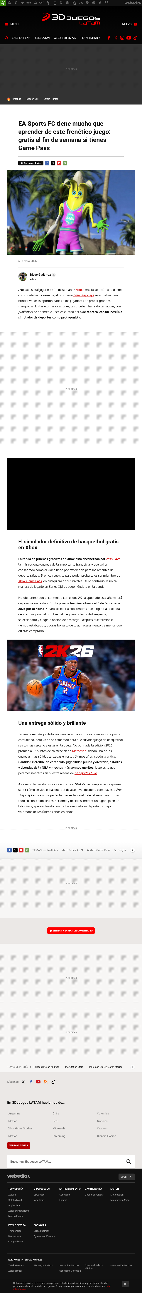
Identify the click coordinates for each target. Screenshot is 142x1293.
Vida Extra (39, 1200)
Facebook (108, 38)
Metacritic (79, 751)
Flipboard (59, 163)
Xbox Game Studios (20, 1128)
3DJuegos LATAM (71, 19)
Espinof (63, 1200)
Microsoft (59, 1128)
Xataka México (16, 1265)
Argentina (14, 1113)
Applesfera (14, 1205)
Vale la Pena (21, 38)
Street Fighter (51, 98)
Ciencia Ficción (106, 1136)
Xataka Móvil (15, 1200)
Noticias (52, 850)
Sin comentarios (32, 163)
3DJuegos (39, 1194)
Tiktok (135, 38)
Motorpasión (117, 1194)
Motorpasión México (121, 1265)
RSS (46, 1081)
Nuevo (127, 24)
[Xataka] (3, 3)
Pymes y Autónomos (44, 1236)
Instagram (122, 38)
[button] (42, 274)
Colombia (103, 1113)
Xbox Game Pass (30, 581)
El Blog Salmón (41, 1230)
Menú (14, 24)
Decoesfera (14, 1236)
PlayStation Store (74, 1067)
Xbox (79, 290)
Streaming (59, 1136)
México (12, 1121)
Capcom (102, 1128)
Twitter (115, 38)
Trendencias (14, 1230)
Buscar (128, 1161)
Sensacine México (69, 1265)
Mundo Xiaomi (15, 1216)
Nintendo (16, 98)
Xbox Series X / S (72, 850)
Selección (42, 38)
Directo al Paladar (94, 1194)
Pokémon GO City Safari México (106, 1067)
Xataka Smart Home (18, 1210)
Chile (56, 1113)
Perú (55, 1121)
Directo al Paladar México (94, 1267)
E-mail (65, 163)
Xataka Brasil (15, 1270)
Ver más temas (18, 1145)
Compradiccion (16, 1241)
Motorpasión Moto (119, 1200)
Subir (124, 1176)
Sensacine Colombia (70, 1270)
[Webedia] (18, 1176)
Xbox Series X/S (65, 38)
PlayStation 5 (90, 38)
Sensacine (64, 1194)
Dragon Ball (32, 98)
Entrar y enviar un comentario (73, 930)
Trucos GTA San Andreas (46, 1067)
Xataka (12, 1194)
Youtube (128, 38)
